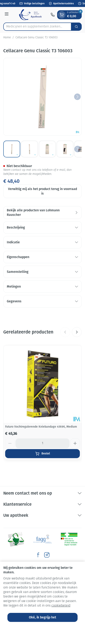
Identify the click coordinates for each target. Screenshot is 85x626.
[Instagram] (47, 555)
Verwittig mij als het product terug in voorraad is (42, 191)
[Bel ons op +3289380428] (53, 15)
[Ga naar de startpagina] (30, 15)
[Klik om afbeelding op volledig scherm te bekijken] (42, 96)
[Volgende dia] (77, 332)
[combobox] (37, 27)
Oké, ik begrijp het (42, 617)
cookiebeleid (60, 605)
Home (7, 37)
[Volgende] (77, 96)
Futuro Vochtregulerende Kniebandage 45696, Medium (41, 426)
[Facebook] (38, 555)
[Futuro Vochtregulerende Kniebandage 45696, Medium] (42, 384)
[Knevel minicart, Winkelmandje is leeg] (61, 14)
